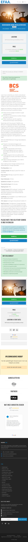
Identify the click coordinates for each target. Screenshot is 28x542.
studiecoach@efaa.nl (8, 231)
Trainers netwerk (6, 484)
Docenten (4, 492)
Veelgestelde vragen (6, 479)
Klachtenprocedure (11, 535)
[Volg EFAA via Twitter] (5, 523)
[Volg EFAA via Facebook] (2, 523)
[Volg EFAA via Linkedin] (8, 523)
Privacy (18, 535)
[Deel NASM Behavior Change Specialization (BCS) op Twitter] (14, 330)
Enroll (14, 58)
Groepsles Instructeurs (7, 514)
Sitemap (25, 536)
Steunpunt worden (6, 485)
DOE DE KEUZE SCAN (14, 367)
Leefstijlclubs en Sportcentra (8, 510)
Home (5, 249)
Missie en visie (5, 468)
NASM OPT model (6, 477)
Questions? (14, 62)
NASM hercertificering (7, 475)
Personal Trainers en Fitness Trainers (10, 512)
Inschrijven (22, 519)
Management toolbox (7, 487)
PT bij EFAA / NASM (6, 474)
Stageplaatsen (5, 494)
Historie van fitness (6, 470)
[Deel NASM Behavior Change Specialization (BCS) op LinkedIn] (17, 330)
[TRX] (14, 397)
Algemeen (4, 515)
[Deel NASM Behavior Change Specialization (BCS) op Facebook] (10, 330)
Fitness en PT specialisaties (18, 249)
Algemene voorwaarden (6, 536)
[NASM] (14, 384)
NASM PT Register (6, 496)
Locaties (4, 480)
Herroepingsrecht (17, 536)
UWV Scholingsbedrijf (7, 490)
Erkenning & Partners (7, 489)
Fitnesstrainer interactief (7, 472)
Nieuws (3, 482)
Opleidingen (10, 249)
